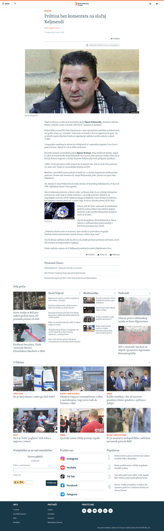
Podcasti (123, 293)
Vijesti (50, 510)
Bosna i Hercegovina (69, 394)
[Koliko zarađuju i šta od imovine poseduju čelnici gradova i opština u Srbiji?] (129, 378)
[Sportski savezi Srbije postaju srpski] (82, 420)
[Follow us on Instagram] (100, 511)
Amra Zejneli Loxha (52, 28)
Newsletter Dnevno (55, 523)
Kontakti (16, 523)
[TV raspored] (110, 511)
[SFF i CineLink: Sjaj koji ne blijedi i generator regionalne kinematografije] (134, 335)
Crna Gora (18, 394)
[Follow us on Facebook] (84, 511)
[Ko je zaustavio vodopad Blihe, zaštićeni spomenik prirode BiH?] (129, 420)
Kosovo (48, 11)
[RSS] (105, 511)
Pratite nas (51, 483)
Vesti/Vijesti (56, 293)
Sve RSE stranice (19, 514)
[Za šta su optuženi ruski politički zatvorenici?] (89, 319)
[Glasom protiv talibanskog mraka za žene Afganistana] (134, 306)
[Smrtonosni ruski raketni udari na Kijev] (89, 310)
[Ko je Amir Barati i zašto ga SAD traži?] (35, 378)
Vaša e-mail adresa (22, 465)
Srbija (109, 394)
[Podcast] (150, 3)
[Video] (157, 3)
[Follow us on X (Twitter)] (89, 511)
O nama (16, 510)
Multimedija (90, 293)
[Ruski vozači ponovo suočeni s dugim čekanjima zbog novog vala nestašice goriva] (89, 328)
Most (15, 435)
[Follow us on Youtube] (95, 511)
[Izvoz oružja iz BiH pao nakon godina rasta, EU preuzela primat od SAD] (29, 301)
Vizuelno (51, 514)
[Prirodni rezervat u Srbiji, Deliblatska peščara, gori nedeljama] (89, 300)
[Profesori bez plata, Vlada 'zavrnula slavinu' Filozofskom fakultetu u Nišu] (29, 333)
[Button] (115, 38)
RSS (14, 518)
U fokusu (18, 362)
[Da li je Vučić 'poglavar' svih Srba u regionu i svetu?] (35, 420)
